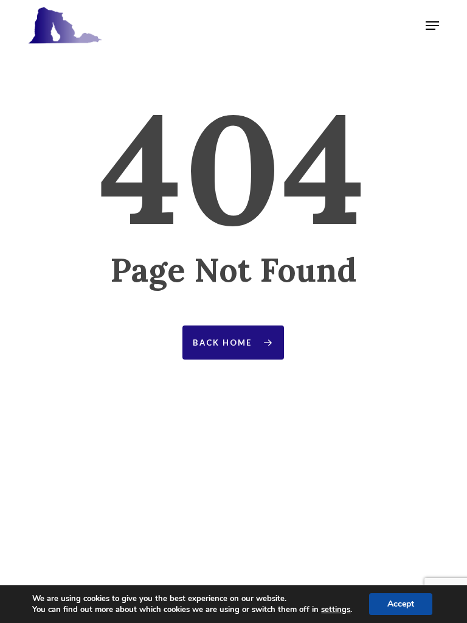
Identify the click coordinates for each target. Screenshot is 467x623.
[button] (432, 25)
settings (335, 609)
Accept (400, 604)
